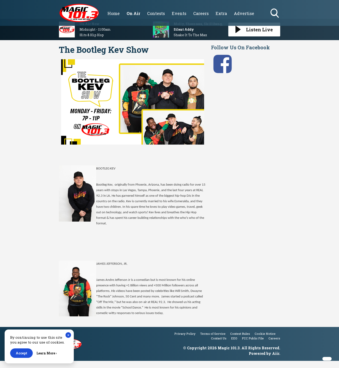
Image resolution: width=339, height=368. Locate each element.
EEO (234, 338)
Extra (221, 13)
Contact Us (218, 338)
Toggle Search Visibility (275, 18)
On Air (133, 13)
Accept (21, 353)
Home (113, 13)
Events (179, 13)
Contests (156, 13)
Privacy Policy (185, 334)
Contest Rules (240, 334)
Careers (201, 13)
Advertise (244, 13)
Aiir (275, 353)
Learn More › (46, 353)
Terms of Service (213, 334)
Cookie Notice (265, 334)
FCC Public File (253, 338)
